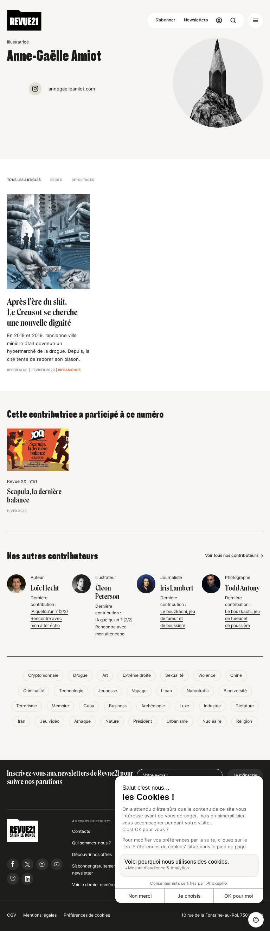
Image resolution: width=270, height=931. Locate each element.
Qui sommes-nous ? (91, 843)
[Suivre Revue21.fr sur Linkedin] (27, 878)
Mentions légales (40, 915)
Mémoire (60, 705)
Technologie (71, 690)
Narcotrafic (198, 690)
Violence (207, 675)
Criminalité (33, 690)
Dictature (245, 705)
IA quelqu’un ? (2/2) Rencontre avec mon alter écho (49, 618)
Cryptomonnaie (43, 675)
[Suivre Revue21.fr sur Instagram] (42, 864)
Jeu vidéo (49, 721)
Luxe (184, 705)
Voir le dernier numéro (93, 884)
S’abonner (165, 20)
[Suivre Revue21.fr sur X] (27, 864)
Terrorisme (26, 705)
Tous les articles (24, 180)
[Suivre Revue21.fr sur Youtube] (57, 864)
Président (142, 721)
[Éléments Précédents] (10, 455)
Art (105, 675)
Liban (166, 690)
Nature (112, 721)
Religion (244, 721)
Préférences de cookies (87, 915)
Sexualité (174, 675)
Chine (236, 675)
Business (118, 705)
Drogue (80, 675)
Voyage (139, 690)
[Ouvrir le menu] (255, 20)
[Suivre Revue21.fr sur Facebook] (13, 864)
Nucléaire (211, 721)
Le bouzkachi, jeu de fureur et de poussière (177, 618)
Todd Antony (242, 588)
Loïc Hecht (45, 588)
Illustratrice (18, 42)
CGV (11, 915)
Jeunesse (107, 690)
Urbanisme (177, 721)
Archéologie (153, 705)
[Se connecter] (219, 20)
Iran (21, 721)
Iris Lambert (176, 588)
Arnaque (82, 721)
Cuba (89, 705)
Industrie (212, 705)
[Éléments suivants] (259, 455)
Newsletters (196, 20)
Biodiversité (235, 690)
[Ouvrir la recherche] (233, 20)
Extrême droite (137, 675)
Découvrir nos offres (92, 854)
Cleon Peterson (107, 592)
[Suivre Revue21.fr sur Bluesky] (13, 878)
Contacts (81, 831)
